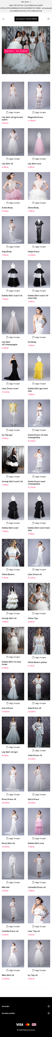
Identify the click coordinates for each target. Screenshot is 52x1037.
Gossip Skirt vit (9, 618)
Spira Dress (33, 799)
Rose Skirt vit (8, 843)
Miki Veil (5, 887)
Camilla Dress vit (10, 931)
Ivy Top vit (33, 975)
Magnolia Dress (35, 117)
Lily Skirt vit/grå (10, 752)
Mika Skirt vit (8, 975)
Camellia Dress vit (37, 887)
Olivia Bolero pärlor (37, 662)
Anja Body (7, 251)
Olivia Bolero (8, 574)
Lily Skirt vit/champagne (9, 343)
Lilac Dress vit (35, 574)
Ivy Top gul (7, 435)
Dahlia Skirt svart (10, 528)
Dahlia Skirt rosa (36, 843)
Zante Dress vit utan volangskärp (38, 436)
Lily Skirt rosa (34, 164)
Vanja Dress (33, 251)
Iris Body (32, 342)
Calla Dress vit (35, 755)
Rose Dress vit (9, 799)
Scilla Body (7, 208)
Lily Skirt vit (7, 164)
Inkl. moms (25, 2)
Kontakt (5, 1006)
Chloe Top (33, 618)
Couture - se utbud (19, 51)
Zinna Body (33, 208)
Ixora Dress (7, 708)
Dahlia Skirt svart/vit (12, 295)
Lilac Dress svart (10, 388)
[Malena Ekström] (26, 19)
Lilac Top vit (34, 931)
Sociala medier (8, 1013)
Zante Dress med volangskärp (36, 482)
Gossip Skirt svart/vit (12, 481)
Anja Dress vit (34, 708)
